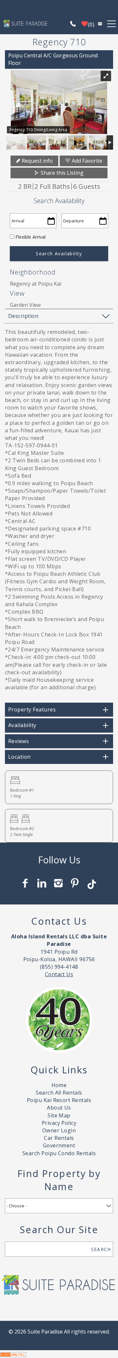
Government (59, 1145)
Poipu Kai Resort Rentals (59, 1100)
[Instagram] (59, 883)
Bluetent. (98, 1339)
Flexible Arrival (30, 237)
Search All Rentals (59, 1092)
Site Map (59, 1115)
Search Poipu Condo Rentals (59, 1153)
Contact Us (59, 974)
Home (59, 1085)
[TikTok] (92, 881)
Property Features (32, 709)
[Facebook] (26, 883)
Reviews (18, 741)
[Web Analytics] (13, 1353)
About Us (59, 1107)
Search (101, 1249)
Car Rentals (59, 1138)
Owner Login (59, 1130)
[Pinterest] (76, 883)
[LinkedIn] (42, 883)
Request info (36, 160)
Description (23, 316)
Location (19, 756)
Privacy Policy (59, 1123)
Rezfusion (52, 1339)
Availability (22, 725)
